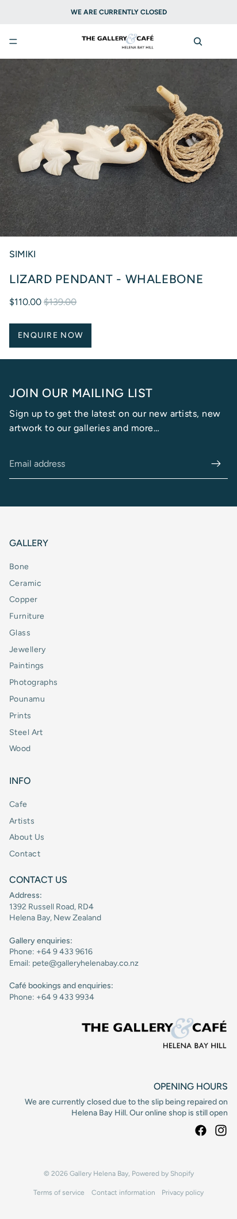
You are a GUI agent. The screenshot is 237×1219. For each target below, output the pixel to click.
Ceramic (25, 583)
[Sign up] (216, 463)
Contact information (123, 1192)
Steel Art (26, 732)
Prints (20, 716)
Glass (19, 633)
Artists (22, 821)
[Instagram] (221, 1130)
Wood (20, 748)
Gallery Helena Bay (99, 1174)
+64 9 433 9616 (64, 952)
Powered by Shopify (163, 1174)
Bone (19, 567)
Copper (23, 599)
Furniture (27, 616)
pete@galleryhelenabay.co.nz (85, 963)
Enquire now (50, 335)
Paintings (26, 666)
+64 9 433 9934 (65, 997)
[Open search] (198, 41)
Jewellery (27, 649)
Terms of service (59, 1192)
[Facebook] (201, 1130)
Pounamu (27, 699)
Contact (24, 854)
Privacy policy (183, 1192)
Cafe (18, 804)
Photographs (33, 682)
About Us (26, 837)
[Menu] (13, 41)
